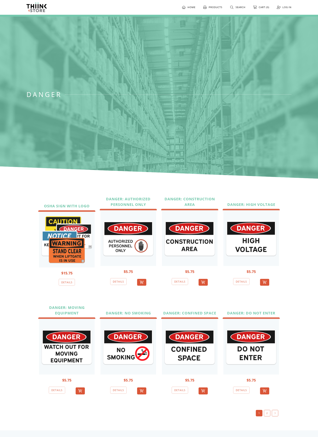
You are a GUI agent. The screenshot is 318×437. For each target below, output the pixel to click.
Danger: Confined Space (189, 313)
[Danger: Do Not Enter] (251, 346)
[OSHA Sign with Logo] (66, 238)
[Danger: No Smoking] (128, 346)
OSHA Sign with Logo (67, 205)
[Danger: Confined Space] (189, 346)
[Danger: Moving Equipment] (66, 346)
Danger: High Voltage (251, 204)
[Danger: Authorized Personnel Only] (128, 237)
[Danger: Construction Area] (189, 237)
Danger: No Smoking (128, 313)
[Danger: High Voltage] (251, 237)
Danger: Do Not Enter (251, 313)
